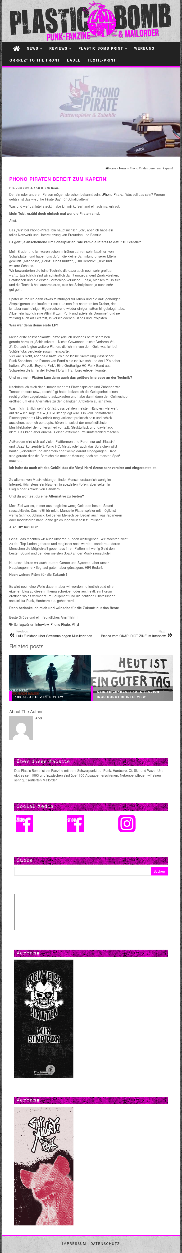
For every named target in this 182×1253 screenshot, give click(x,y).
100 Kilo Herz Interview (39, 696)
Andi (37, 188)
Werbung (144, 48)
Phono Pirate (112, 194)
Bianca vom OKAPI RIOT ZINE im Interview (133, 633)
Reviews (59, 48)
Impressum (74, 1243)
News (33, 48)
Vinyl (75, 624)
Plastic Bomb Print (101, 48)
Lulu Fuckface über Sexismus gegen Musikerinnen (54, 633)
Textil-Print (102, 60)
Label (74, 60)
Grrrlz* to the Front (34, 60)
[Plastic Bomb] (16, 48)
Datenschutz (105, 1243)
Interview (42, 624)
